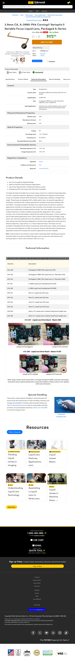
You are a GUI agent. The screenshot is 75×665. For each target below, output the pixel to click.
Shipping (37, 590)
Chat (42, 407)
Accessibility (36, 619)
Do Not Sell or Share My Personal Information (40, 620)
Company (37, 577)
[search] (38, 6)
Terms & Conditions (27, 619)
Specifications (10, 79)
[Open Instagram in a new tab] (60, 633)
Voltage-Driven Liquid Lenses (55, 15)
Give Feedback (37, 599)
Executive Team (37, 580)
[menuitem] (4, 2)
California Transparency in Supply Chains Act (17, 622)
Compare (51, 61)
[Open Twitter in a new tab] (40, 633)
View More (11, 507)
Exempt (41, 161)
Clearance (45, 32)
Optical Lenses (29, 15)
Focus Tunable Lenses (40, 15)
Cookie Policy (17, 619)
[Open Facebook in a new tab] (33, 633)
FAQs (37, 596)
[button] (45, 20)
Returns (37, 593)
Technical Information (38, 79)
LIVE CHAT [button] (38, 540)
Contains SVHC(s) (43, 168)
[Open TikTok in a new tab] (66, 633)
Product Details (23, 79)
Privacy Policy (9, 619)
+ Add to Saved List (37, 61)
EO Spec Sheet (25, 72)
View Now (16, 461)
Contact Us (44, 11)
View (40, 165)
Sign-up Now (37, 566)
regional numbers (39, 535)
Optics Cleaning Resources (16, 405)
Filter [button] (11, 432)
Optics (21, 15)
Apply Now (36, 609)
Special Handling (54, 79)
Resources (66, 79)
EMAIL (38, 545)
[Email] (44, 20)
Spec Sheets (12, 72)
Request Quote (43, 54)
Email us (36, 407)
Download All (39, 72)
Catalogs (37, 605)
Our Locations (37, 583)
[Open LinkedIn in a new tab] (53, 633)
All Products (15, 15)
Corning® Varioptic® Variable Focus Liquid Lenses (38, 16)
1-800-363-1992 (35, 532)
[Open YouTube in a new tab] (46, 633)
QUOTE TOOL (35, 550)
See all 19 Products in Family (34, 20)
